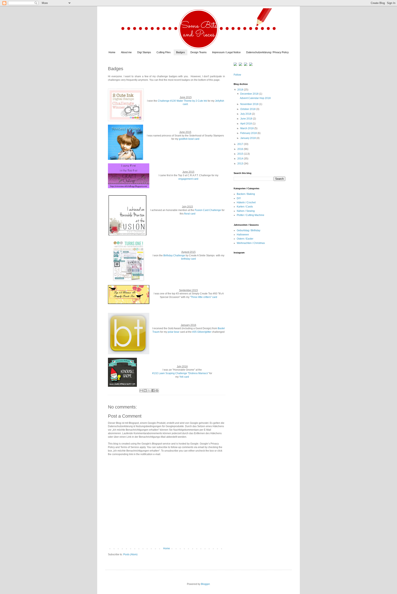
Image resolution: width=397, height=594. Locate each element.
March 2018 (247, 128)
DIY (239, 198)
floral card (189, 213)
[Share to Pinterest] (157, 390)
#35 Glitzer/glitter (201, 331)
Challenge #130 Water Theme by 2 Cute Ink (182, 100)
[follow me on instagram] (236, 65)
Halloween (243, 234)
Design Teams (198, 52)
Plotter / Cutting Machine (250, 215)
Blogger (205, 584)
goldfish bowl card (189, 138)
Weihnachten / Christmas (251, 243)
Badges (180, 52)
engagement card (188, 178)
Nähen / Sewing (246, 211)
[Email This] (141, 390)
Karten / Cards (245, 206)
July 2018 (246, 113)
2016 (240, 149)
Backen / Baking (246, 194)
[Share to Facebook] (153, 390)
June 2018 (246, 118)
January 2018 (248, 138)
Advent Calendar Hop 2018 (255, 98)
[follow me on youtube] (240, 65)
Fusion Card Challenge (208, 210)
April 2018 (246, 123)
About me (126, 52)
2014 (240, 158)
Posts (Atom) (130, 554)
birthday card (188, 258)
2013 (240, 163)
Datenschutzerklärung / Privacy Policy (267, 52)
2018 (240, 89)
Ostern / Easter (245, 238)
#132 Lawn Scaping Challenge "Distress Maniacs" (180, 373)
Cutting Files (164, 52)
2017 (240, 144)
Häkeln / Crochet (246, 202)
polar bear (173, 331)
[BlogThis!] (145, 390)
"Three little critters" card (203, 297)
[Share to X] (149, 390)
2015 (240, 153)
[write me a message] (245, 65)
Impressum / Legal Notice (226, 52)
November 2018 (249, 104)
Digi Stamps (144, 52)
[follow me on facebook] (250, 65)
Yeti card (184, 376)
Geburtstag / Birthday (248, 230)
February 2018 (248, 133)
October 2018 (248, 109)
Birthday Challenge (174, 255)
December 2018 (249, 93)
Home (112, 52)
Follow (237, 74)
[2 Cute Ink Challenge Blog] (126, 105)
